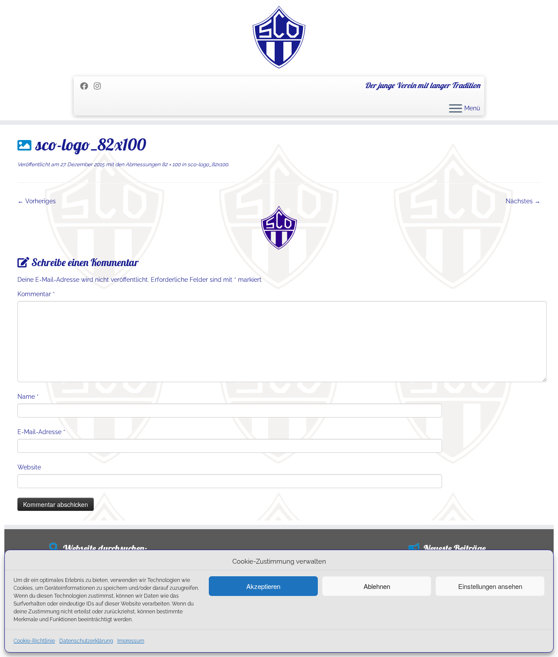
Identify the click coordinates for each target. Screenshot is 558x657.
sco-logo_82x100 (207, 164)
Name (28, 396)
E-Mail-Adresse (41, 431)
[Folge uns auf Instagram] (100, 86)
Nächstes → (523, 201)
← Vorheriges (36, 201)
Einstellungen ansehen (490, 586)
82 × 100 (170, 164)
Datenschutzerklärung (86, 641)
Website (29, 467)
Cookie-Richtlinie (34, 641)
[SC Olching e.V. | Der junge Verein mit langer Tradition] (279, 37)
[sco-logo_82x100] (279, 227)
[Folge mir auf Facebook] (87, 86)
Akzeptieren (263, 586)
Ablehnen (377, 586)
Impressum (130, 641)
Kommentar (36, 294)
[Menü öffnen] (455, 109)
